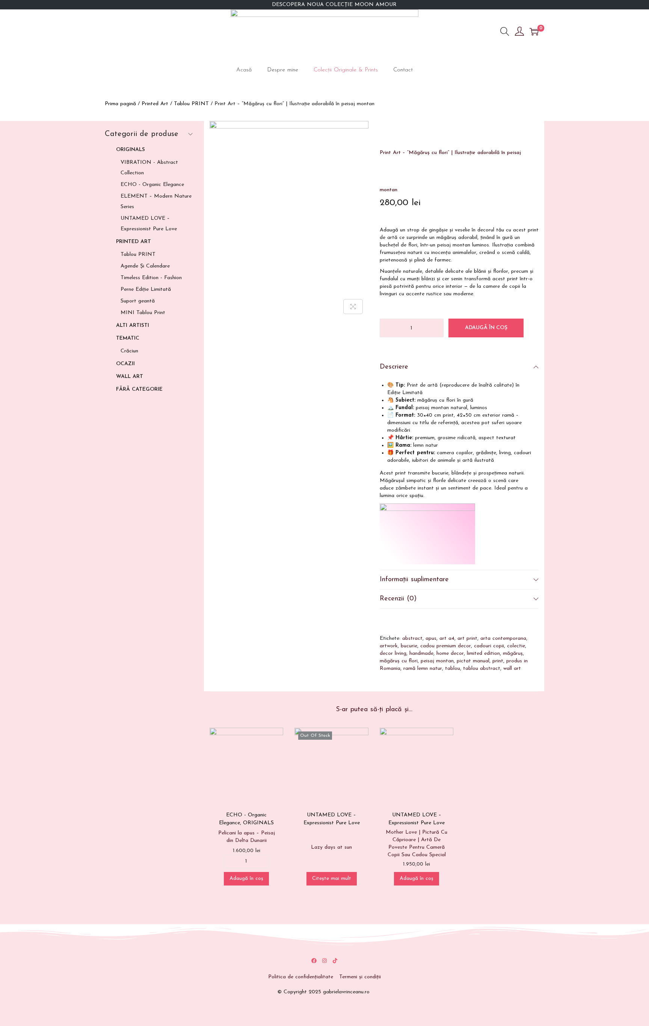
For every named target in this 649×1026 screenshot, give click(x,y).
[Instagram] (324, 960)
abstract (412, 638)
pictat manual (473, 661)
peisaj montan (437, 661)
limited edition (483, 653)
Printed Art (155, 104)
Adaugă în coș (486, 328)
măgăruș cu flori (399, 661)
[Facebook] (314, 960)
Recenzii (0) (398, 598)
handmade (421, 653)
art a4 (446, 638)
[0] (534, 31)
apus (431, 638)
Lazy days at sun (331, 847)
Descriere (394, 367)
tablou (452, 668)
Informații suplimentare (414, 579)
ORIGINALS (258, 823)
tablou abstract (481, 668)
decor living (393, 653)
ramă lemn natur (422, 668)
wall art (512, 668)
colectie (516, 646)
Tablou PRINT (191, 104)
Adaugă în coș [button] (246, 878)
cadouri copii (489, 646)
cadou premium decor (445, 646)
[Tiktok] (335, 960)
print (497, 661)
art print (467, 638)
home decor (450, 653)
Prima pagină (120, 104)
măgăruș (513, 653)
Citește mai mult (331, 878)
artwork (389, 646)
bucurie (409, 646)
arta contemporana (503, 638)
